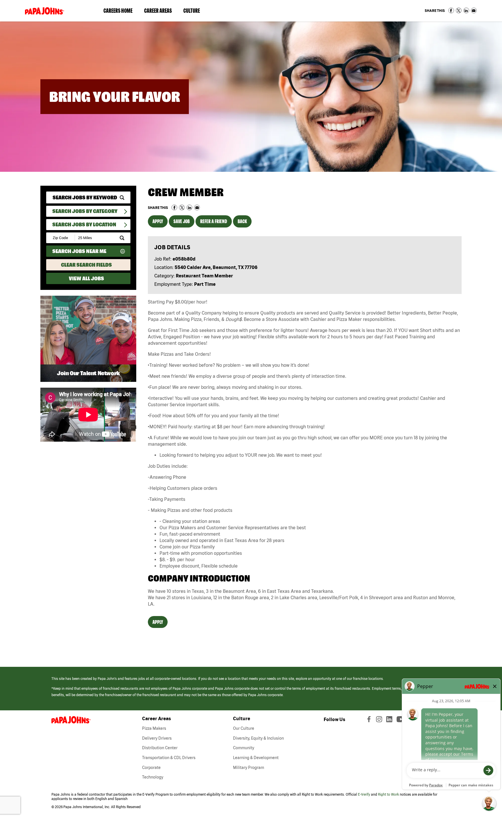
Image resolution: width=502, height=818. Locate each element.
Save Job (181, 221)
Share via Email (474, 10)
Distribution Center (160, 747)
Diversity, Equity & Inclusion (258, 738)
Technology (152, 777)
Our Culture (243, 728)
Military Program (248, 767)
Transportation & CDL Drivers (169, 757)
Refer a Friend (213, 221)
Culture (194, 12)
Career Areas (161, 12)
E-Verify (364, 794)
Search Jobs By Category (84, 211)
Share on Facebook (451, 10)
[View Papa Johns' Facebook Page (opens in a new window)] (370, 720)
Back (242, 221)
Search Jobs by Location (84, 224)
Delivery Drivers (157, 738)
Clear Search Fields (86, 265)
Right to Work (388, 794)
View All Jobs (86, 278)
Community (243, 747)
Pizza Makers (154, 728)
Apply (158, 221)
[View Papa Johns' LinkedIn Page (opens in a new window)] (391, 720)
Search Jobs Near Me (79, 251)
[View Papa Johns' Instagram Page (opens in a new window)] (380, 720)
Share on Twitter (459, 10)
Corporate (151, 767)
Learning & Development (256, 757)
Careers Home (117, 10)
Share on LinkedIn (466, 10)
